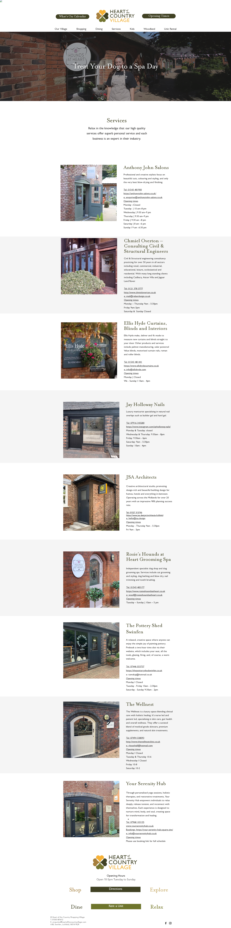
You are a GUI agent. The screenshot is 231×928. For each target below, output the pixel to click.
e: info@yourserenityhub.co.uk (141, 834)
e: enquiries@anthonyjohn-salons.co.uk (143, 198)
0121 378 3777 (135, 289)
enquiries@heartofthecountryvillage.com (69, 922)
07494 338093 (137, 738)
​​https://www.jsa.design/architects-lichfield (144, 515)
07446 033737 (137, 667)
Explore (159, 890)
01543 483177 (137, 588)
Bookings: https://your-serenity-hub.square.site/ (149, 830)
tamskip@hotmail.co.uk (140, 675)
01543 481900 (134, 190)
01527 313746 (136, 512)
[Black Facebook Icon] (165, 923)
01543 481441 (135, 362)
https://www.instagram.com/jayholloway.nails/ (148, 427)
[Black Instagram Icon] (170, 923)
